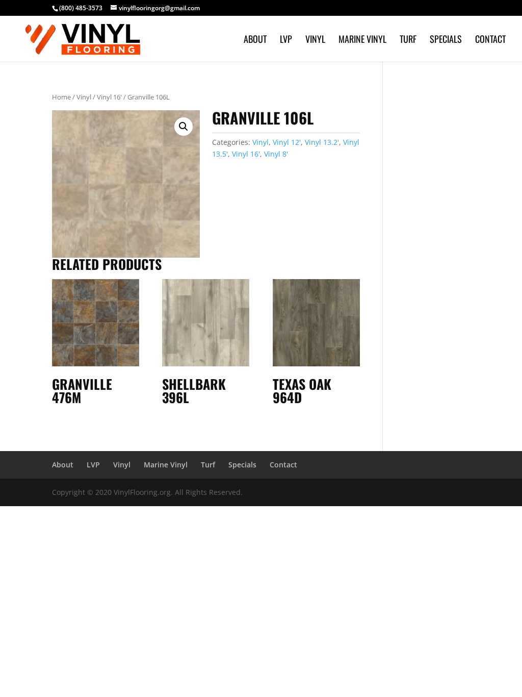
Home (61, 97)
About (255, 40)
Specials (446, 40)
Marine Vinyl (362, 40)
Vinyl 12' (287, 142)
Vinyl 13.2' (322, 142)
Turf (408, 40)
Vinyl (315, 40)
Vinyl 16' (109, 97)
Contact (490, 40)
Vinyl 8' (276, 154)
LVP (286, 40)
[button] (183, 126)
